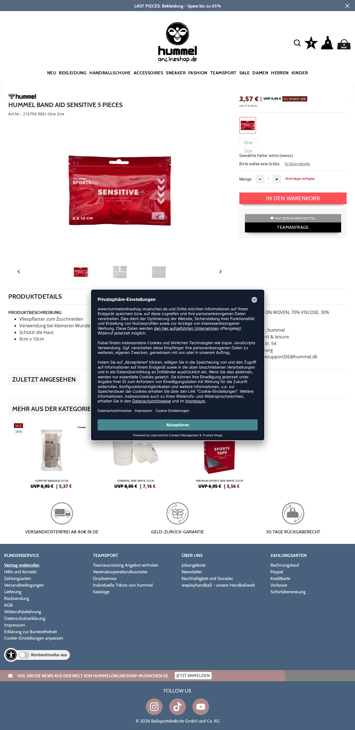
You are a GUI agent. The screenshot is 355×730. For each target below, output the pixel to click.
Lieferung (12, 591)
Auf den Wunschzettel (295, 218)
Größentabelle (297, 164)
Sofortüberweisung (288, 591)
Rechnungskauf (284, 565)
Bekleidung (73, 72)
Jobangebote (194, 565)
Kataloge (101, 591)
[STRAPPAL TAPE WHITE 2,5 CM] (135, 455)
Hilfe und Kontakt (20, 571)
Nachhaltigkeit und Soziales (207, 578)
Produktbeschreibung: (35, 312)
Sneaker (176, 72)
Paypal (276, 571)
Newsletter (192, 571)
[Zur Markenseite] (22, 97)
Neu (51, 72)
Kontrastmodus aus (49, 654)
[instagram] (154, 706)
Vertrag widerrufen (21, 565)
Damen (260, 72)
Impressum (14, 625)
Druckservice (104, 578)
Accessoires (148, 72)
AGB (8, 605)
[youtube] (200, 706)
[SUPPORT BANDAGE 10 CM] (51, 455)
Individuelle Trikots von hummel (123, 585)
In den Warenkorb (293, 198)
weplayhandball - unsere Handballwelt (218, 585)
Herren (279, 72)
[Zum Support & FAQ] (311, 42)
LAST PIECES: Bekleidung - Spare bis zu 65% (177, 6)
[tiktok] (177, 706)
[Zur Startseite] (178, 42)
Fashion (197, 72)
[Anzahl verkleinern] (260, 179)
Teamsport (223, 72)
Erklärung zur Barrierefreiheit (30, 631)
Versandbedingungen (24, 585)
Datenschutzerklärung (24, 618)
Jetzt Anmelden (193, 675)
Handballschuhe (110, 72)
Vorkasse (278, 585)
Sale (244, 72)
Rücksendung (16, 598)
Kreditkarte (280, 578)
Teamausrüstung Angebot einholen (125, 565)
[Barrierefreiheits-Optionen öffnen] (11, 655)
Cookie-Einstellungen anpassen (33, 638)
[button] (297, 42)
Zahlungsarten (17, 578)
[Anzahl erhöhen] (277, 179)
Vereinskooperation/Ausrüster (120, 571)
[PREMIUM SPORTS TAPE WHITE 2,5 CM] (219, 455)
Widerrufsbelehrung (22, 611)
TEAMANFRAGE (293, 227)
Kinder (299, 72)
